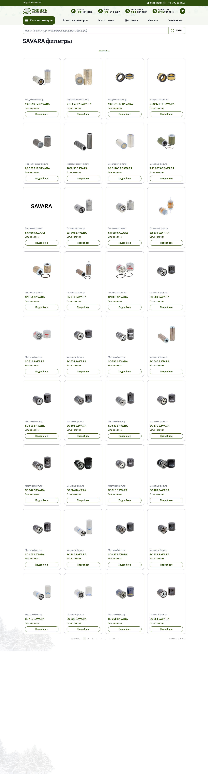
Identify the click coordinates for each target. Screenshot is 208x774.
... (105, 639)
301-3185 (85, 12)
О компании (106, 20)
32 (114, 639)
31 (110, 639)
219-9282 (112, 12)
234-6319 (166, 12)
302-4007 (139, 12)
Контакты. (175, 20)
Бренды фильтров (75, 20)
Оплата (153, 20)
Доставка (131, 20)
